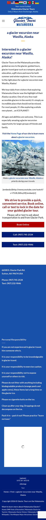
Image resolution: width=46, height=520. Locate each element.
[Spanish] (33, 2)
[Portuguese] (29, 2)
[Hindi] (21, 2)
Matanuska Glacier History (17, 512)
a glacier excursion (25, 137)
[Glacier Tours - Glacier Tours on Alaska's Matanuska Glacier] (24, 21)
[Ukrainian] (37, 2)
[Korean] (25, 2)
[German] (17, 2)
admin (22, 478)
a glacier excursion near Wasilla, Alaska (25, 178)
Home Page (16, 133)
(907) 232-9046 (14, 283)
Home (6, 492)
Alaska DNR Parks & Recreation (13, 509)
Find (12, 492)
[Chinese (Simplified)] (9, 2)
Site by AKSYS (23, 480)
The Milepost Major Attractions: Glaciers (24, 514)
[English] (13, 2)
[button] (3, 21)
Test (23, 488)
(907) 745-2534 (16, 280)
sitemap (23, 484)
